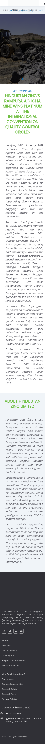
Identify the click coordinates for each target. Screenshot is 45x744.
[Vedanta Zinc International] (17, 593)
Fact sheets (8, 679)
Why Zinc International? (13, 674)
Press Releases (29, 9)
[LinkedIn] (15, 631)
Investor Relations (11, 665)
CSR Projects (8, 655)
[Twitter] (10, 631)
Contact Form (9, 694)
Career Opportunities (12, 684)
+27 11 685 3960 (13, 713)
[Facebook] (4, 631)
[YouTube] (21, 631)
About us (6, 645)
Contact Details (9, 689)
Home (5, 9)
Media (15, 9)
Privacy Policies (9, 699)
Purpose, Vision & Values (14, 660)
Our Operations (9, 650)
